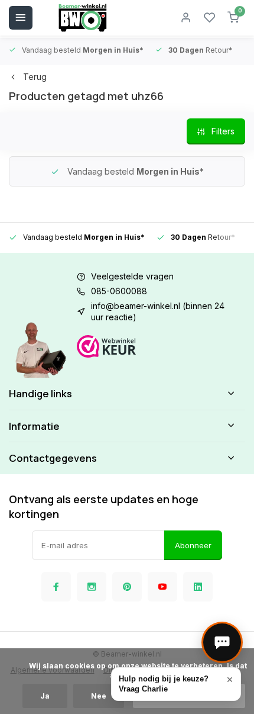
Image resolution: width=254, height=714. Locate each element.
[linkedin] (198, 587)
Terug (35, 77)
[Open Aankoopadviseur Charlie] (222, 642)
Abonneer (193, 545)
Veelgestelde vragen (132, 276)
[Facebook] (56, 587)
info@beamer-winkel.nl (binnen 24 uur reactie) (157, 312)
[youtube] (162, 587)
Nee (98, 696)
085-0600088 (119, 291)
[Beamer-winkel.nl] (82, 18)
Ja (45, 696)
